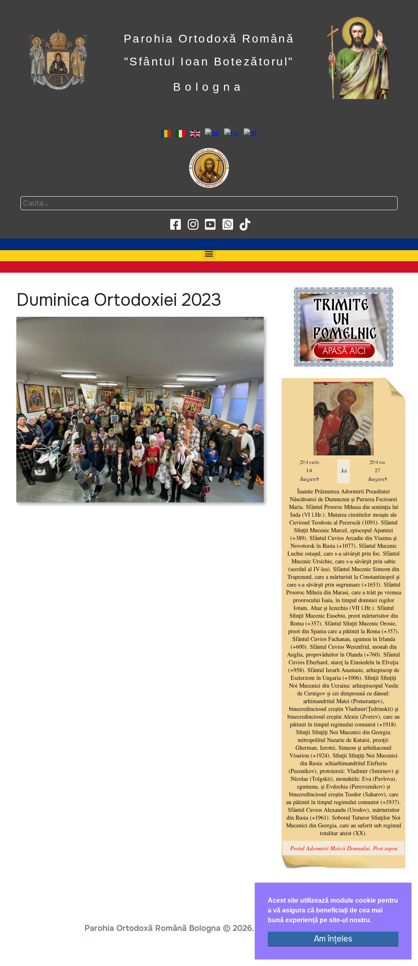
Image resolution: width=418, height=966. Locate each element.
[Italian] (181, 133)
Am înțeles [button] (333, 939)
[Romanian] (166, 133)
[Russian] (232, 133)
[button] (209, 253)
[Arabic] (212, 133)
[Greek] (251, 133)
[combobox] (209, 203)
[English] (195, 133)
